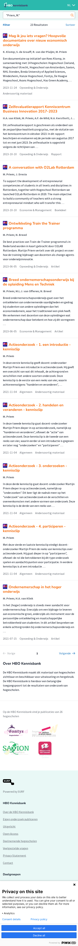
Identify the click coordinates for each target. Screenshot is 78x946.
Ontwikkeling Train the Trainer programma (31, 225)
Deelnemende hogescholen (20, 841)
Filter (6, 24)
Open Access (10, 834)
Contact (8, 863)
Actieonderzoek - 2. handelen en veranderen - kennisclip (33, 407)
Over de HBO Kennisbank (18, 812)
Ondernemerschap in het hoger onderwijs (32, 589)
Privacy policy (39, 919)
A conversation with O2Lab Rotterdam (41, 167)
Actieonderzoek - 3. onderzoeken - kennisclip (35, 468)
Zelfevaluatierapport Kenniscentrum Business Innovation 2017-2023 (36, 109)
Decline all (39, 935)
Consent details (11, 919)
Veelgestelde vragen (15, 848)
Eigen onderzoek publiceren (20, 819)
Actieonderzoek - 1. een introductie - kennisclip (37, 347)
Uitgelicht (9, 826)
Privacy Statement (14, 855)
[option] (39, 741)
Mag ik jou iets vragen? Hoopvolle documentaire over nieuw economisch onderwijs (35, 40)
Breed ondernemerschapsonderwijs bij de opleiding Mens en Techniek (38, 282)
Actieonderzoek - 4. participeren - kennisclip (34, 528)
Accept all (39, 928)
